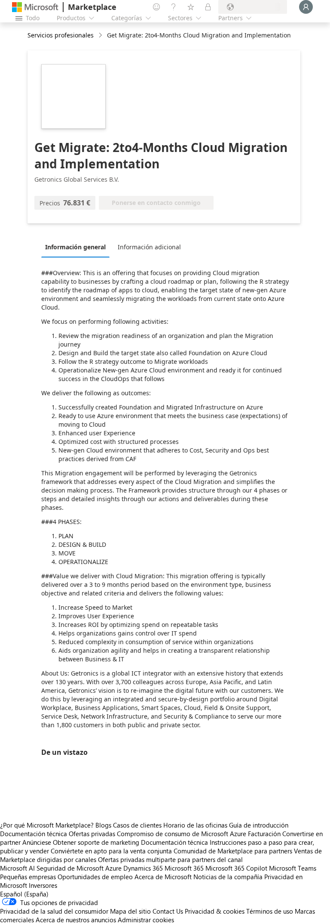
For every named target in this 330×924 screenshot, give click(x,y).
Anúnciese (36, 842)
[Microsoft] (35, 7)
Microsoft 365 (184, 868)
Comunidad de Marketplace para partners (233, 850)
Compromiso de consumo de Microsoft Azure (182, 833)
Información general (75, 247)
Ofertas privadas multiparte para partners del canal (170, 859)
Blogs (103, 825)
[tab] (77, 246)
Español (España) (24, 894)
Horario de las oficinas (195, 825)
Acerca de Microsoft (163, 876)
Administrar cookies (146, 919)
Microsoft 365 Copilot (236, 868)
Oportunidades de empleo (95, 876)
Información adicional (149, 247)
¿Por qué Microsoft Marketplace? (47, 825)
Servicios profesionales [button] (61, 35)
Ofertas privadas (92, 833)
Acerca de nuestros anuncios (76, 919)
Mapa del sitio (130, 911)
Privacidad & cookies (214, 911)
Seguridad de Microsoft (70, 868)
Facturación (264, 833)
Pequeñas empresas (28, 876)
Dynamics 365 (143, 868)
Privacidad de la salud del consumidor (54, 911)
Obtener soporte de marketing (96, 842)
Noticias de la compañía (228, 876)
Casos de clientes (137, 825)
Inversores (43, 885)
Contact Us (168, 911)
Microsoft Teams (292, 868)
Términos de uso (269, 911)
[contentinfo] (101, 35)
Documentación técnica (33, 833)
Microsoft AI (17, 868)
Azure (113, 868)
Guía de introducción (258, 825)
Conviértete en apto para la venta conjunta (111, 850)
